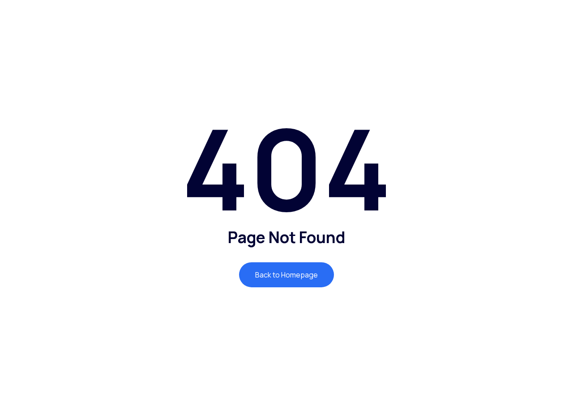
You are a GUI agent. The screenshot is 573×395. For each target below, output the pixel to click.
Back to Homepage (286, 275)
